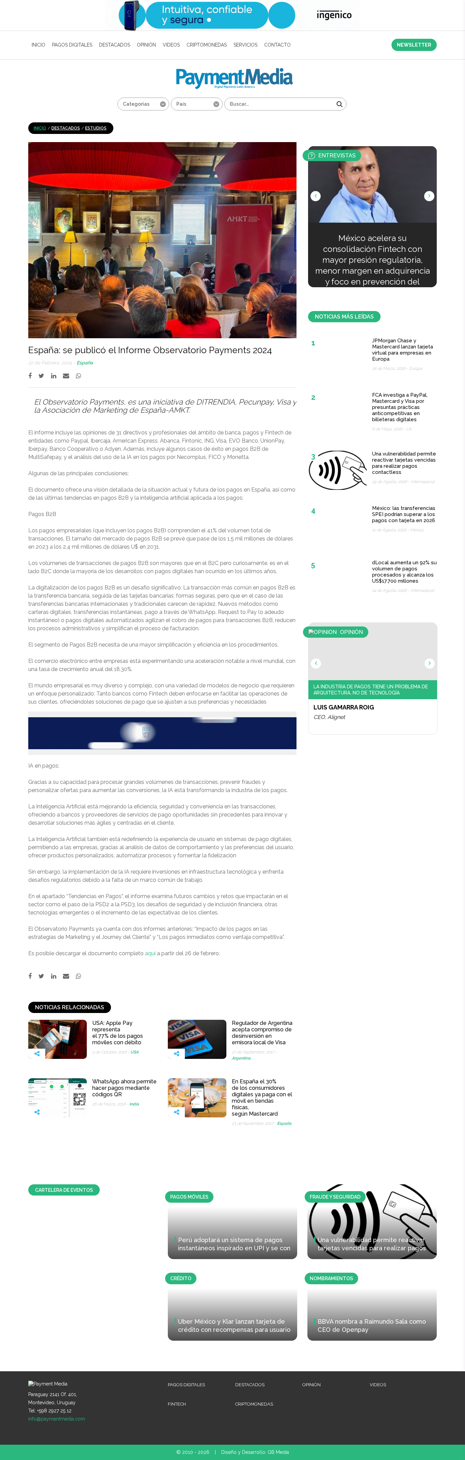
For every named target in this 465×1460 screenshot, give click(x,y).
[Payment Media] (234, 70)
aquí (150, 953)
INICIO (38, 45)
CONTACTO (277, 45)
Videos (171, 45)
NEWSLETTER (414, 45)
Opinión (146, 45)
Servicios (245, 45)
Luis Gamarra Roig (344, 707)
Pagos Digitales (72, 45)
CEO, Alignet (329, 717)
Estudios (96, 128)
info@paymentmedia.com (56, 1419)
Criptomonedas (207, 45)
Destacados (114, 45)
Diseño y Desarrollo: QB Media (255, 1452)
